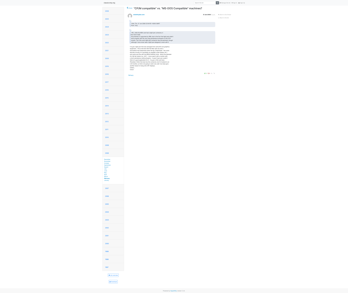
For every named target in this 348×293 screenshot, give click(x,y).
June (105, 171)
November (107, 161)
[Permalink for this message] (214, 73)
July (105, 169)
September (107, 165)
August (106, 167)
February (107, 178)
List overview (114, 275)
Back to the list (224, 18)
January (106, 180)
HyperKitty (173, 291)
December (107, 159)
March (106, 176)
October (106, 163)
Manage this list (225, 3)
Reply (131, 75)
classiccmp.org (109, 3)
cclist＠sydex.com (139, 14)
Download (114, 281)
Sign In (235, 3)
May (105, 172)
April (105, 174)
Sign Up (242, 3)
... (130, 21)
